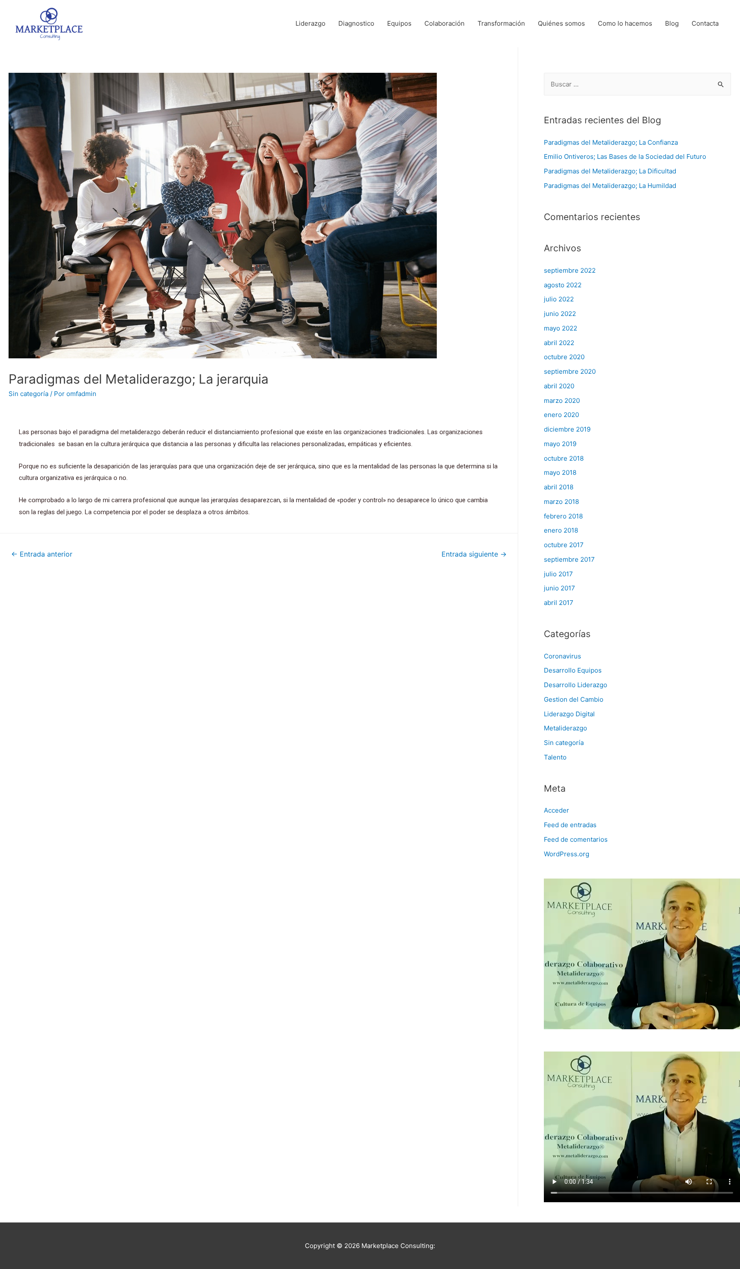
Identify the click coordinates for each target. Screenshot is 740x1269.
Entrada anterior (41, 554)
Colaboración (444, 23)
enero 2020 (561, 415)
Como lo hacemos (625, 23)
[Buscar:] (637, 84)
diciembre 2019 (567, 429)
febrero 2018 (563, 516)
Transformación (501, 23)
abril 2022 (559, 343)
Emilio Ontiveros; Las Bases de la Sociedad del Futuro (625, 156)
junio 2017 (559, 588)
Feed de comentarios (576, 839)
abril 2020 (559, 386)
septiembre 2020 (570, 371)
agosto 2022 (563, 285)
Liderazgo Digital (569, 714)
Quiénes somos (561, 23)
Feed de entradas (570, 825)
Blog (672, 23)
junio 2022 (560, 314)
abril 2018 (558, 487)
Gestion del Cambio (573, 699)
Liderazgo (310, 23)
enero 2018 (561, 530)
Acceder (556, 810)
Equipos (399, 23)
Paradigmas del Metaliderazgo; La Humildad (610, 186)
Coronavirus (562, 656)
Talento (555, 757)
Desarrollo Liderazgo (575, 685)
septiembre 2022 (570, 270)
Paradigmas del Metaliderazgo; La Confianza (611, 142)
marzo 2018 (561, 501)
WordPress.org (566, 854)
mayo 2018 (560, 472)
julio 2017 (558, 574)
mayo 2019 (560, 444)
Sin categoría (28, 394)
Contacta (705, 23)
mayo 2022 (560, 328)
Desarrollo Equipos (573, 670)
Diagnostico (356, 23)
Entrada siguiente (474, 554)
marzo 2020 (562, 400)
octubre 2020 (564, 357)
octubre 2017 (564, 545)
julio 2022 (559, 299)
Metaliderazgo (565, 728)
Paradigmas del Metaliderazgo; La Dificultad (610, 171)
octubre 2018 (564, 458)
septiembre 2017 (569, 559)
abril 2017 (558, 603)
